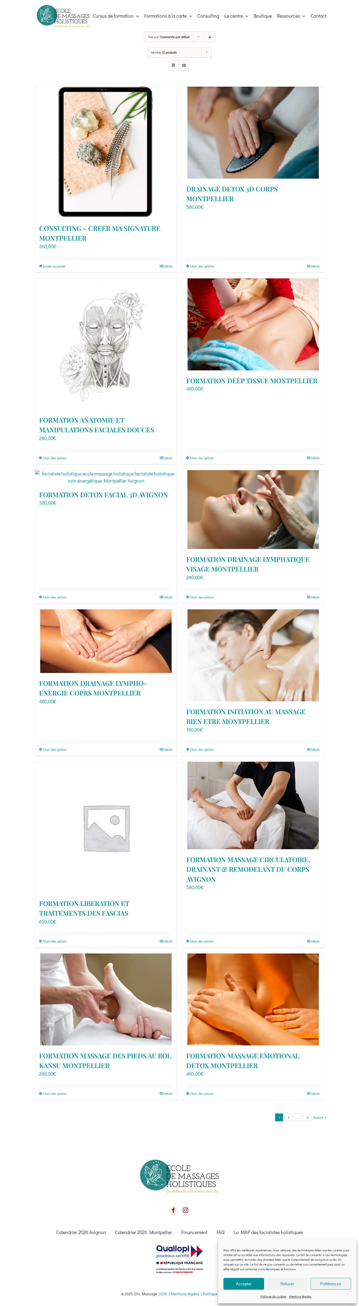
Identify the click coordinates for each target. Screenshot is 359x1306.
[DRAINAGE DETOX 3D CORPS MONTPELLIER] (253, 133)
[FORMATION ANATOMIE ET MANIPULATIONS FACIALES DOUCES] (106, 344)
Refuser (287, 1284)
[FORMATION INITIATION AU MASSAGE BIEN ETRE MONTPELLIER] (253, 655)
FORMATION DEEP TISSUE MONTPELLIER (251, 380)
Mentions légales (300, 1296)
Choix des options (202, 266)
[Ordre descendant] (210, 37)
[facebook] (173, 1210)
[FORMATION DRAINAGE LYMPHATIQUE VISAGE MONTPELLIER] (253, 509)
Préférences (330, 1284)
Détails (168, 266)
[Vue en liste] (184, 65)
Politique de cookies (273, 1296)
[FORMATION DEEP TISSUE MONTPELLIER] (253, 324)
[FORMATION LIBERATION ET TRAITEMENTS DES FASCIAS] (106, 827)
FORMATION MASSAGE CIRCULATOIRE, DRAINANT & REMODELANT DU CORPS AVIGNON (248, 869)
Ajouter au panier (54, 266)
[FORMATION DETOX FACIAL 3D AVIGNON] (106, 477)
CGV (163, 1293)
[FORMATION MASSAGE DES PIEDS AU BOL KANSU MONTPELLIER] (106, 999)
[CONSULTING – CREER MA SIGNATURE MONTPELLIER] (106, 152)
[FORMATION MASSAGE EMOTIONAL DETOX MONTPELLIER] (253, 999)
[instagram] (185, 1210)
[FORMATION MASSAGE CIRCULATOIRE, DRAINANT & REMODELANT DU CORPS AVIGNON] (253, 805)
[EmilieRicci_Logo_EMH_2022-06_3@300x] (63, 7)
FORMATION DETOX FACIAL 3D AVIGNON (103, 494)
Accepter (244, 1284)
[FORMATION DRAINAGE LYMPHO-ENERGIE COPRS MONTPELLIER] (106, 641)
